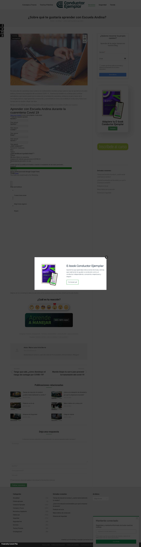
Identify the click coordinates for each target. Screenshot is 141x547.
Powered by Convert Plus (9, 544)
